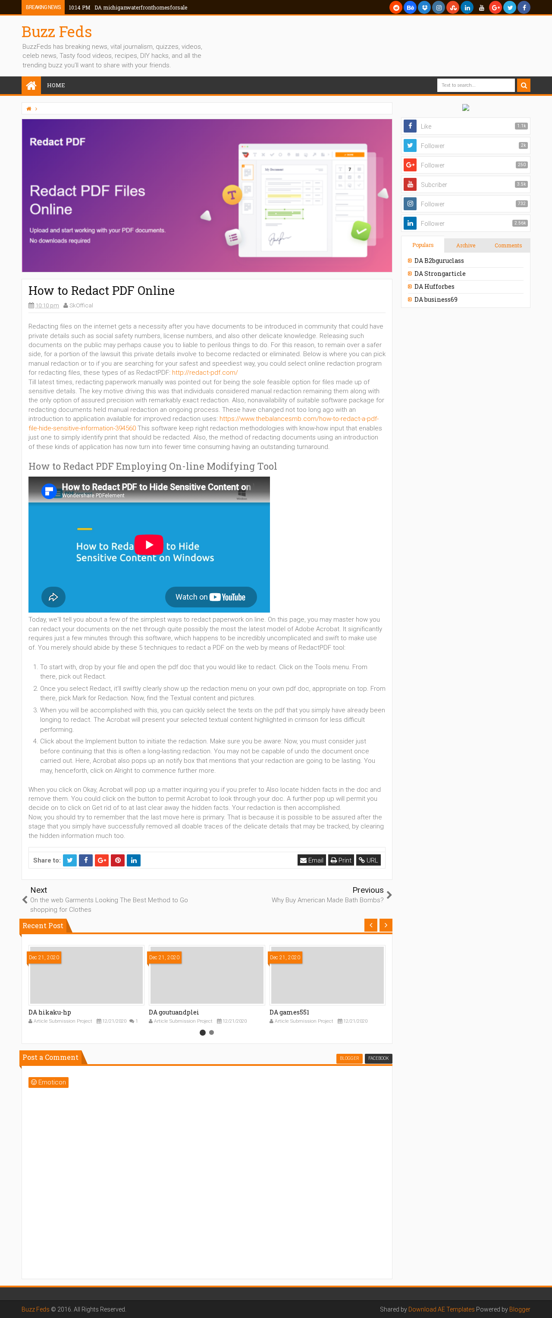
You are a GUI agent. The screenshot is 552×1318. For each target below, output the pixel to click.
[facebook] (524, 7)
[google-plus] (495, 7)
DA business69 (436, 299)
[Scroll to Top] (541, 1303)
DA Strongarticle (440, 273)
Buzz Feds (57, 31)
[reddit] (395, 7)
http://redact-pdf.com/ (205, 372)
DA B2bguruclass (439, 260)
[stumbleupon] (452, 7)
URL (371, 860)
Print (344, 860)
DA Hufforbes (434, 286)
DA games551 (289, 1012)
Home (56, 85)
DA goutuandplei (174, 1012)
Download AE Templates (441, 1309)
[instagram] (438, 7)
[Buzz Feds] (31, 86)
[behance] (410, 7)
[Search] (523, 85)
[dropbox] (424, 7)
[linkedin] (467, 7)
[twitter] (509, 7)
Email (315, 860)
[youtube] (481, 7)
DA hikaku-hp (49, 1012)
